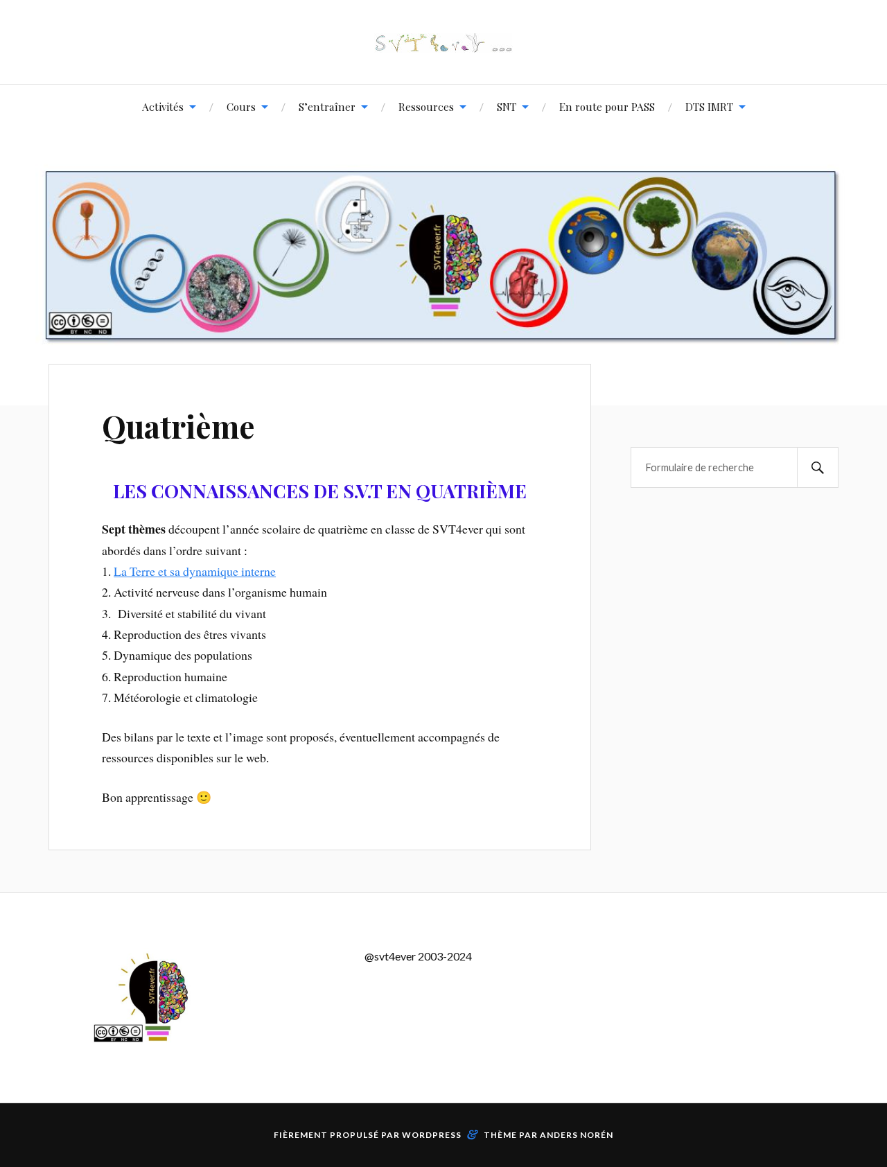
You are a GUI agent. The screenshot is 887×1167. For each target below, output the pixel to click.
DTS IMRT (709, 106)
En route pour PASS (607, 106)
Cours (241, 106)
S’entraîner (327, 106)
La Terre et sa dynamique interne (195, 571)
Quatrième (178, 425)
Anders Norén (576, 1135)
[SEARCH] (817, 467)
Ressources (426, 106)
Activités (163, 106)
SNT (506, 106)
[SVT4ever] (443, 42)
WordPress (432, 1135)
